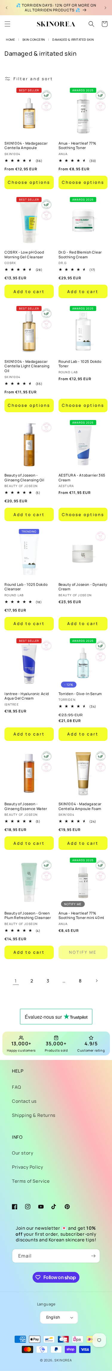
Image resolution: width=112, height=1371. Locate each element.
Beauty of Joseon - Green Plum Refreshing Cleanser (27, 915)
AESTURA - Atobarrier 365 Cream (82, 477)
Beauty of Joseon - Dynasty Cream (83, 587)
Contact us (24, 1101)
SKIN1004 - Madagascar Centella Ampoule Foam (80, 806)
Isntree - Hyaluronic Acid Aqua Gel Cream (26, 696)
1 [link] (16, 981)
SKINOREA (63, 1360)
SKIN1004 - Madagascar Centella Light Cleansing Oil (26, 366)
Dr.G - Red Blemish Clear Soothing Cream (80, 254)
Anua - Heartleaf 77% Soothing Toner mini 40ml (81, 915)
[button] (7, 24)
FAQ (16, 1087)
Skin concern (34, 39)
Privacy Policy (27, 1167)
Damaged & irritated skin (73, 39)
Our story (22, 1153)
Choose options (29, 182)
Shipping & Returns (34, 1115)
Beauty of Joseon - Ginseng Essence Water (25, 806)
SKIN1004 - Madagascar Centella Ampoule (26, 145)
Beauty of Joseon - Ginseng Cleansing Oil (24, 477)
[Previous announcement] (6, 7)
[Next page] (96, 980)
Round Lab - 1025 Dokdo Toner (80, 363)
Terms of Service (31, 1181)
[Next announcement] (105, 7)
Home (10, 39)
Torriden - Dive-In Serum (80, 693)
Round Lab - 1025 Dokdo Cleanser (25, 587)
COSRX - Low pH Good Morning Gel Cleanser (24, 254)
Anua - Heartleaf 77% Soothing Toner (77, 145)
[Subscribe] (93, 1256)
